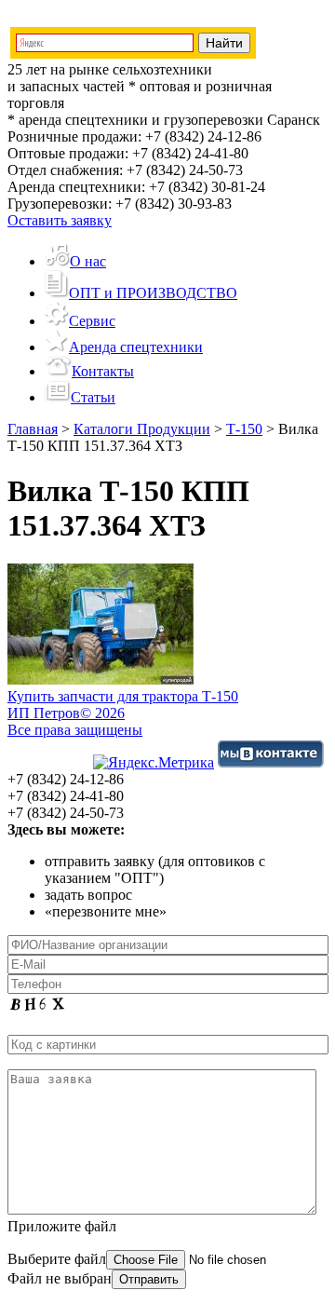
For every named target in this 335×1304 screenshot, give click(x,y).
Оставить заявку (59, 220)
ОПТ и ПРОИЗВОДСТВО (153, 293)
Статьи (93, 397)
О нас (88, 261)
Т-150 (244, 429)
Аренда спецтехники (136, 347)
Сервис (92, 321)
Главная (32, 429)
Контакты (103, 371)
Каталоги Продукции (142, 429)
